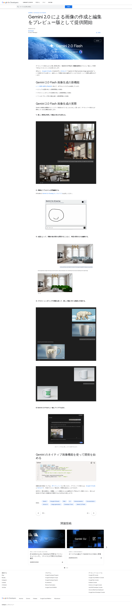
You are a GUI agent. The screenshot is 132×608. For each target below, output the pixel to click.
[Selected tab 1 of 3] (64, 568)
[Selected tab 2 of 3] (66, 568)
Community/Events (28, 2)
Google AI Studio (40, 12)
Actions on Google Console (95, 585)
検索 (68, 7)
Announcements (78, 501)
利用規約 (4, 604)
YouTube (50, 2)
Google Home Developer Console (97, 592)
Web (64, 501)
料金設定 (49, 86)
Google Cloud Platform (45, 598)
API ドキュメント (56, 486)
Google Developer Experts (51, 580)
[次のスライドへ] (106, 547)
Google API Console (93, 575)
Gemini (30, 12)
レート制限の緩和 (41, 86)
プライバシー (11, 604)
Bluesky (3, 577)
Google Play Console (94, 580)
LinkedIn (4, 582)
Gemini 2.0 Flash (81, 504)
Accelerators (48, 582)
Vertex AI (63, 71)
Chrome (28, 598)
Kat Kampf (31, 31)
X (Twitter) (4, 585)
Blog (3, 575)
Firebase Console (93, 582)
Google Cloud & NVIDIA (51, 587)
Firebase (35, 598)
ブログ (43, 2)
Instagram (4, 580)
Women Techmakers (50, 585)
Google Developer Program (52, 575)
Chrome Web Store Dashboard (96, 590)
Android (21, 598)
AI (69, 501)
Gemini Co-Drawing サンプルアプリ (52, 193)
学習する (38, 2)
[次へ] (93, 513)
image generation (55, 504)
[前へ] (38, 513)
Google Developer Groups (51, 577)
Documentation (91, 501)
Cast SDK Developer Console (95, 587)
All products (57, 598)
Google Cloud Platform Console (96, 577)
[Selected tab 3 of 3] (67, 568)
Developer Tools (68, 504)
